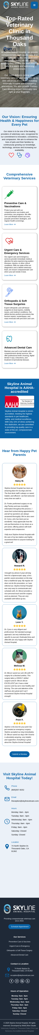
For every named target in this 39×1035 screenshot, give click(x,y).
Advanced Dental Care (19, 955)
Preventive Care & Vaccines (19, 942)
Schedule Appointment (19, 927)
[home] (15, 5)
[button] (34, 5)
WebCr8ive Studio (29, 1026)
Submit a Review (19, 754)
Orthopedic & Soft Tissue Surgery (19, 950)
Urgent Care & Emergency (19, 946)
